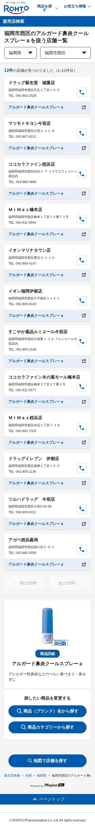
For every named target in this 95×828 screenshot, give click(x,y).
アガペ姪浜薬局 (23, 540)
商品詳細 (47, 654)
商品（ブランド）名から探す (50, 711)
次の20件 (66, 583)
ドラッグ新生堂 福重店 (31, 82)
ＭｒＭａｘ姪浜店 (25, 417)
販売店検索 (12, 775)
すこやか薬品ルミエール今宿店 (38, 331)
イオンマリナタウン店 (29, 250)
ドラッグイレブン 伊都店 (33, 458)
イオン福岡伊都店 (25, 291)
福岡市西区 (55, 53)
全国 (28, 775)
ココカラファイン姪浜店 (31, 164)
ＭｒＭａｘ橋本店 (25, 209)
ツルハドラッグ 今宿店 (31, 499)
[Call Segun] (82, 92)
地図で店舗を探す (50, 760)
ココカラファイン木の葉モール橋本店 (44, 377)
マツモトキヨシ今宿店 (29, 123)
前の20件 (28, 583)
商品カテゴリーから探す (51, 727)
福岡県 (41, 775)
